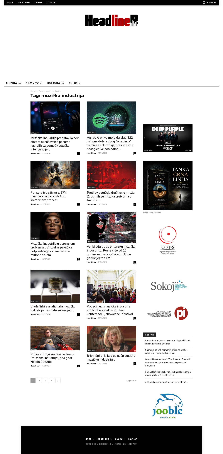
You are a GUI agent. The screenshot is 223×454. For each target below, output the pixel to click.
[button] (209, 2)
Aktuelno (35, 133)
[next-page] (58, 380)
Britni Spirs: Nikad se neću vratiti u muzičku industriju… (111, 357)
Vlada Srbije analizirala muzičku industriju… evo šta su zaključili (52, 308)
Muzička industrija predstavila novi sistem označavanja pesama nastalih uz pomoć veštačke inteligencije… (54, 143)
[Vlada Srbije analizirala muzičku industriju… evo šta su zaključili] (55, 286)
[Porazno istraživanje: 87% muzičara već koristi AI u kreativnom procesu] (55, 175)
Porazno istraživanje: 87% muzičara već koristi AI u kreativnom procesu (48, 196)
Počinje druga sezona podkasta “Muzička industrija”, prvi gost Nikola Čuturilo (52, 358)
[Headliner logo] (111, 20)
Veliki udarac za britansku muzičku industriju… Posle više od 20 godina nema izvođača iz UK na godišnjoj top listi (111, 252)
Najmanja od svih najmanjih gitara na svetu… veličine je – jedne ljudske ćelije (166, 351)
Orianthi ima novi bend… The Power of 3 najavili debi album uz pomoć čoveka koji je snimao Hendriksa (167, 362)
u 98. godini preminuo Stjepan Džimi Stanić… (166, 382)
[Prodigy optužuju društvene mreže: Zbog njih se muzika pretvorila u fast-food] (111, 175)
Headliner (35, 153)
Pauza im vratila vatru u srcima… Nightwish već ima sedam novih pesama (167, 342)
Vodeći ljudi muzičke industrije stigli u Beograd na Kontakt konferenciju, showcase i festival (110, 310)
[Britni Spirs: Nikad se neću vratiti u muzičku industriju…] (111, 339)
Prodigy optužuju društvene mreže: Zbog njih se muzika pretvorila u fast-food (111, 196)
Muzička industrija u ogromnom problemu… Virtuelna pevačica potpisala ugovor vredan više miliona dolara (52, 249)
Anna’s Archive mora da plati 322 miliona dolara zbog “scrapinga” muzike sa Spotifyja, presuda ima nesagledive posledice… (110, 143)
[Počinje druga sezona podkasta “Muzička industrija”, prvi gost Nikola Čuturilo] (55, 338)
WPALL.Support (130, 444)
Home (33, 91)
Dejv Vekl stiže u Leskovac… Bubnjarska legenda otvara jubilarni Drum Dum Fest (168, 373)
